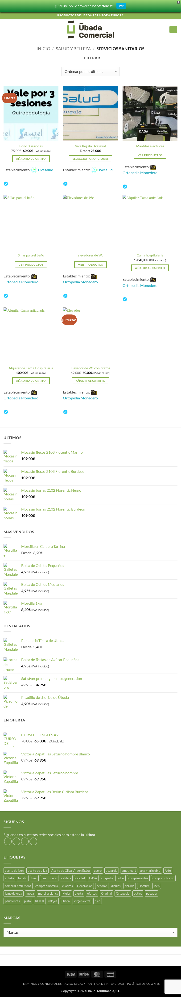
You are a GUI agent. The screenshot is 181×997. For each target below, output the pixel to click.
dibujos (116, 886)
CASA (93, 878)
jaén (157, 886)
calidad (80, 878)
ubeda (66, 901)
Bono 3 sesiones (31, 146)
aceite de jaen (14, 870)
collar (120, 878)
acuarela (111, 870)
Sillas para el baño (31, 255)
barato (22, 878)
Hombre (144, 886)
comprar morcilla (46, 886)
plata (27, 901)
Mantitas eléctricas (150, 146)
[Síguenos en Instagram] (16, 841)
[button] (6, 29)
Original (106, 893)
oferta (79, 893)
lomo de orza (13, 893)
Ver (121, 6)
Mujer (66, 893)
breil (34, 878)
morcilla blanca (48, 893)
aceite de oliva (37, 870)
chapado (107, 878)
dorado (129, 886)
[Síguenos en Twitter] (25, 841)
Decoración (84, 886)
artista (9, 878)
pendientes (12, 901)
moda (30, 893)
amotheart (129, 870)
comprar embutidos (18, 886)
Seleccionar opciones (91, 158)
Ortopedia (123, 893)
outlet (138, 893)
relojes (52, 901)
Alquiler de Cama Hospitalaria (31, 368)
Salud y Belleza (73, 48)
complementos (138, 878)
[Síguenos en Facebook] (8, 841)
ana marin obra (150, 870)
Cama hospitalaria (150, 255)
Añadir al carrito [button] (31, 158)
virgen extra (82, 901)
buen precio (49, 878)
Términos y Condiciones (41, 983)
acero (98, 870)
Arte (168, 870)
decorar (102, 886)
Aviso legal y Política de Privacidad (94, 983)
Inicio (43, 48)
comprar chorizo (163, 878)
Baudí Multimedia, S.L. (104, 991)
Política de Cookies (143, 983)
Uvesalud (45, 170)
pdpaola (151, 893)
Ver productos (150, 155)
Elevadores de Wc (90, 255)
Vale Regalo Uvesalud (90, 146)
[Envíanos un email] (33, 841)
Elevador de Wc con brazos (90, 368)
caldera (66, 878)
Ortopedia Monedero (140, 172)
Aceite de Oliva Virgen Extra (70, 870)
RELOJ (39, 901)
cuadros (67, 886)
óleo (97, 901)
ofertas (92, 893)
